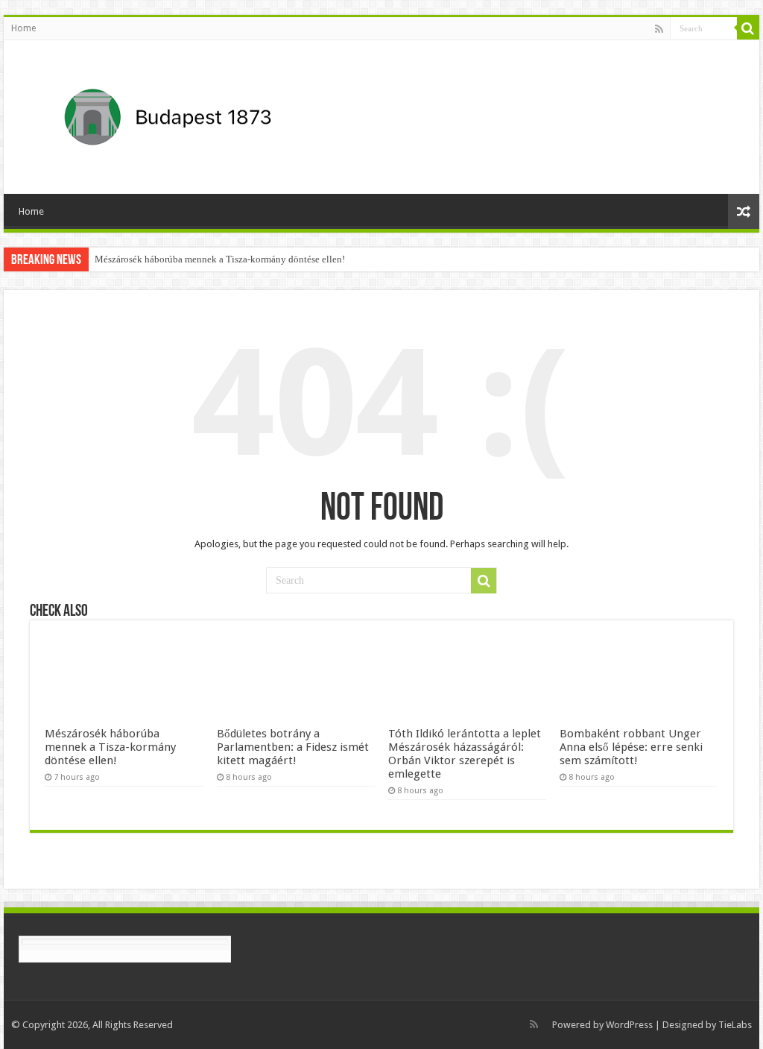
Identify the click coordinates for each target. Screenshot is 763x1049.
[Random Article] (743, 211)
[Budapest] (206, 114)
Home (23, 28)
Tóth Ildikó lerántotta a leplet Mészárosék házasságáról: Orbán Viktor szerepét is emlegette (464, 754)
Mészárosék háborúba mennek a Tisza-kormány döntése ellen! (220, 259)
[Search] (748, 28)
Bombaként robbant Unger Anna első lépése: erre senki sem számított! (631, 747)
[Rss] (659, 29)
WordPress (629, 1024)
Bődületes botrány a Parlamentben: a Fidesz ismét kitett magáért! (293, 747)
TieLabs (735, 1024)
